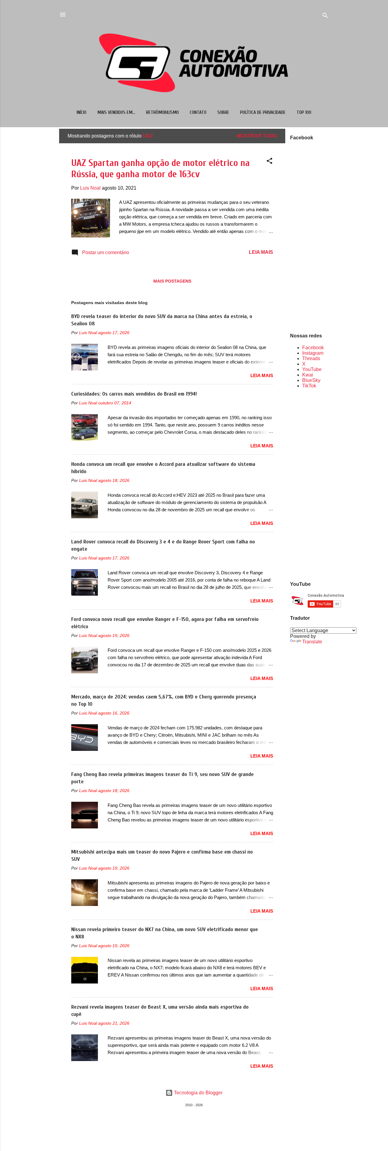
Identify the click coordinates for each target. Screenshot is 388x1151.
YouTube (312, 369)
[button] (269, 162)
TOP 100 (303, 112)
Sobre (223, 112)
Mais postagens (172, 281)
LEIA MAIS (261, 252)
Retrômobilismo (162, 112)
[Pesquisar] (325, 16)
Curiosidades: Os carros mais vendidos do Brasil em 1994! (134, 394)
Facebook (313, 347)
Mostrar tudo (257, 135)
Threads (311, 358)
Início (81, 112)
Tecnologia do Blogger (197, 1092)
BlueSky (311, 380)
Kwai (307, 374)
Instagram (312, 353)
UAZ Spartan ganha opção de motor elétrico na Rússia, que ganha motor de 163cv (160, 168)
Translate (312, 641)
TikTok (309, 385)
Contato (198, 112)
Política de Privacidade (263, 112)
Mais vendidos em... (116, 112)
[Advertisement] (309, 484)
